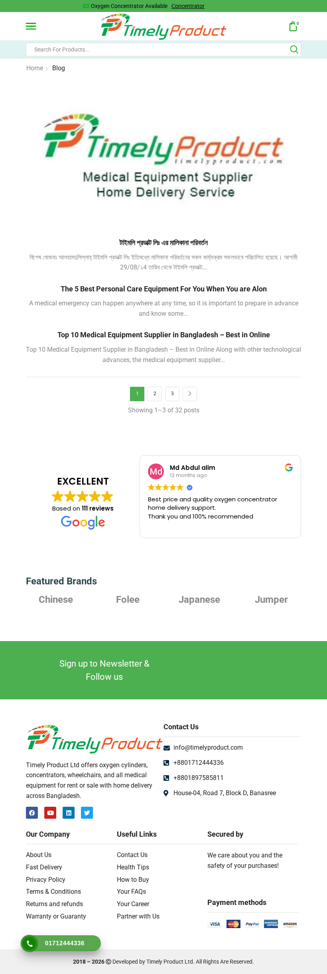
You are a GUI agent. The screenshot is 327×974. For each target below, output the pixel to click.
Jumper (199, 599)
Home (34, 68)
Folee (56, 599)
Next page (190, 394)
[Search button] (294, 49)
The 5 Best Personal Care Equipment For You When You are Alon (164, 289)
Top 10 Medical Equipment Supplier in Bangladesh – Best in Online (163, 335)
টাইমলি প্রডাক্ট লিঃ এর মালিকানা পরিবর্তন (164, 242)
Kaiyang (271, 599)
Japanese (127, 599)
